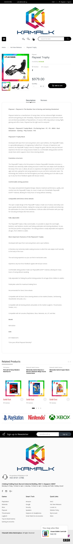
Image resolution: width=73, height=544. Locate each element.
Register (63, 2)
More (51, 516)
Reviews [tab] (44, 100)
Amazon (28, 501)
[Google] (10, 491)
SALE (51, 501)
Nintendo (5, 504)
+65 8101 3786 (16, 477)
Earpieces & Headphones (33, 513)
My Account (53, 513)
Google (28, 504)
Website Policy (54, 510)
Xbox (3, 507)
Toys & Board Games (8, 519)
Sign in (69, 2)
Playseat (4, 510)
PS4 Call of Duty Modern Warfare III (11, 370)
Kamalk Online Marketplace (12, 533)
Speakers (28, 510)
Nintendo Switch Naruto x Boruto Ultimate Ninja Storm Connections (36, 371)
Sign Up (65, 434)
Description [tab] (30, 100)
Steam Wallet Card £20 (58, 531)
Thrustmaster (6, 513)
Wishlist (36, 67)
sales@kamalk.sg (22, 2)
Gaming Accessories (8, 522)
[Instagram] (6, 491)
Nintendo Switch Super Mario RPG (59, 370)
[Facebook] (32, 70)
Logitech (4, 516)
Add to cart (58, 85)
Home (4, 47)
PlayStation (5, 501)
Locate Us (53, 507)
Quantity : (34, 83)
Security (28, 507)
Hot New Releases (16, 47)
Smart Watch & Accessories (34, 516)
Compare (46, 67)
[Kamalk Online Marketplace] (36, 20)
